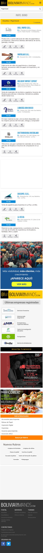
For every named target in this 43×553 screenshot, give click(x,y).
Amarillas (4, 512)
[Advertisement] (21, 173)
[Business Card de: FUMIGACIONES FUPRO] (17, 339)
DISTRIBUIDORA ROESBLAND (28, 133)
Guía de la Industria (6, 517)
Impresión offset (7, 434)
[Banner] (21, 370)
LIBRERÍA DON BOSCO (25, 108)
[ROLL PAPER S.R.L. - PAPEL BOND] (9, 30)
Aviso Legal (4, 536)
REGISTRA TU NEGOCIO (21, 349)
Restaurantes (32, 517)
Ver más (8, 35)
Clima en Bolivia (19, 515)
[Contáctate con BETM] (21, 265)
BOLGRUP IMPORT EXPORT (27, 81)
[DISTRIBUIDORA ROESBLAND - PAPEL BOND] (9, 135)
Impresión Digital (7, 425)
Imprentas (5, 428)
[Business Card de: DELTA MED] (17, 345)
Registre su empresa (7, 530)
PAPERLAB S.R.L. (23, 54)
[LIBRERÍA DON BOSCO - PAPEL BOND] (9, 110)
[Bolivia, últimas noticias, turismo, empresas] (18, 506)
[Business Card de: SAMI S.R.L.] (17, 326)
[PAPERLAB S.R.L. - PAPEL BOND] (9, 56)
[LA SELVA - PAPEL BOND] (9, 219)
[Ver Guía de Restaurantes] (21, 402)
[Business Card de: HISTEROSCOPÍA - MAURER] (17, 319)
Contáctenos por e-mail (8, 532)
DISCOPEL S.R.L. (23, 194)
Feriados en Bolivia (20, 512)
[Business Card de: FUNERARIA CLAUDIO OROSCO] (17, 313)
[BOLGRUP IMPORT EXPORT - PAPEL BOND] (9, 83)
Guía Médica (4, 515)
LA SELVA (21, 217)
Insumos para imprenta (9, 431)
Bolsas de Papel (7, 422)
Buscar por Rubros (21, 438)
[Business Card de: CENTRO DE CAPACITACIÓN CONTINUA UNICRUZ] (17, 332)
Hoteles (30, 515)
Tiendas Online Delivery (5, 520)
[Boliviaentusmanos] (3, 3)
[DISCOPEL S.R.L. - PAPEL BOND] (9, 196)
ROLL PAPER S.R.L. (24, 28)
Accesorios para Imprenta (10, 419)
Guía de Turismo (32, 512)
